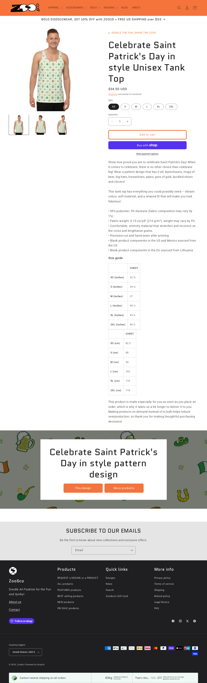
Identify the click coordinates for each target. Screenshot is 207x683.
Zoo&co (21, 664)
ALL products (65, 583)
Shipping (112, 94)
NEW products (65, 602)
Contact (14, 609)
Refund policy (162, 596)
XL (158, 106)
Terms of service (164, 583)
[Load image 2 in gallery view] (40, 125)
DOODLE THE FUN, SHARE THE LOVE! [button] (134, 32)
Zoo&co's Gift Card (117, 596)
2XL (171, 106)
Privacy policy (162, 577)
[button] (55, 7)
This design (83, 488)
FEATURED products (69, 590)
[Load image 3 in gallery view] (62, 125)
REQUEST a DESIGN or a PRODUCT (77, 577)
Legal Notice (161, 602)
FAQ (156, 608)
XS (113, 106)
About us (15, 602)
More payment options (147, 154)
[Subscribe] (131, 550)
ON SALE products (68, 608)
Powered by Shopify (35, 664)
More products (124, 488)
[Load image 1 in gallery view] (19, 125)
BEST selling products (70, 596)
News (109, 583)
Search (110, 590)
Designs (110, 577)
